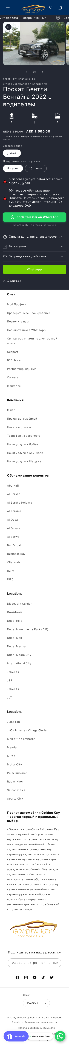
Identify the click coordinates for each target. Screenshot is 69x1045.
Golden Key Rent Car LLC (31, 1017)
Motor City (14, 764)
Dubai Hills (14, 620)
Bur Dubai (14, 545)
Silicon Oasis (16, 790)
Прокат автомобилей (22, 418)
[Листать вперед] (43, 72)
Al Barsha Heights (19, 502)
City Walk (13, 562)
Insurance (14, 386)
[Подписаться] (56, 963)
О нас (11, 410)
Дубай (12, 153)
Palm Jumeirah (17, 773)
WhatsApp (34, 269)
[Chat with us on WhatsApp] (60, 1036)
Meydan (12, 747)
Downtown (14, 612)
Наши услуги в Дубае (22, 444)
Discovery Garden (19, 603)
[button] (8, 7)
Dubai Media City (19, 654)
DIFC (10, 579)
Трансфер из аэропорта (24, 435)
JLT (9, 697)
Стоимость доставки (14, 136)
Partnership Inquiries (21, 369)
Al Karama (14, 511)
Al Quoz (12, 519)
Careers (12, 377)
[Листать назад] (26, 72)
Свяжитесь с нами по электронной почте (32, 341)
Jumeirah (13, 721)
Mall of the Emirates (21, 738)
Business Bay (16, 553)
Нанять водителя (19, 427)
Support (12, 352)
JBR (9, 680)
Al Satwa (13, 536)
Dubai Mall (14, 637)
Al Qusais (13, 528)
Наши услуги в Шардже (24, 461)
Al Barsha (13, 494)
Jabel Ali (13, 672)
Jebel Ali (13, 689)
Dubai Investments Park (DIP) (27, 629)
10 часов (35, 168)
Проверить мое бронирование (28, 313)
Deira (11, 571)
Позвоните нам (18, 321)
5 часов (13, 168)
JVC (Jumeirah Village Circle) (27, 730)
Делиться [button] (14, 280)
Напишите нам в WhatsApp (26, 330)
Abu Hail (13, 485)
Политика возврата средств (40, 1022)
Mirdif (11, 756)
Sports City (15, 798)
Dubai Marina (16, 646)
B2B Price (14, 360)
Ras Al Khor (15, 781)
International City (19, 663)
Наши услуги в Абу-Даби (25, 453)
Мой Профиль (16, 304)
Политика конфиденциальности (36, 1028)
